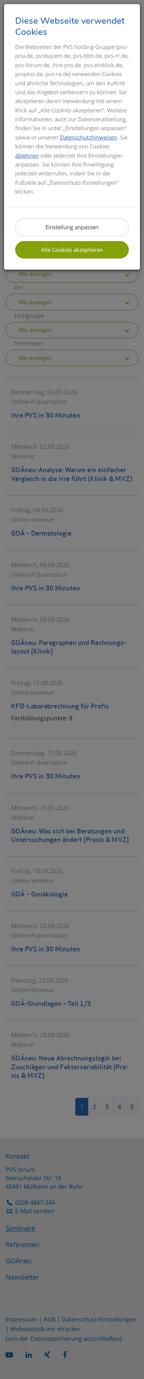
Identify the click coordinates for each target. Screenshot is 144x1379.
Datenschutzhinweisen (88, 137)
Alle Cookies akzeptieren (72, 249)
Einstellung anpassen (72, 227)
